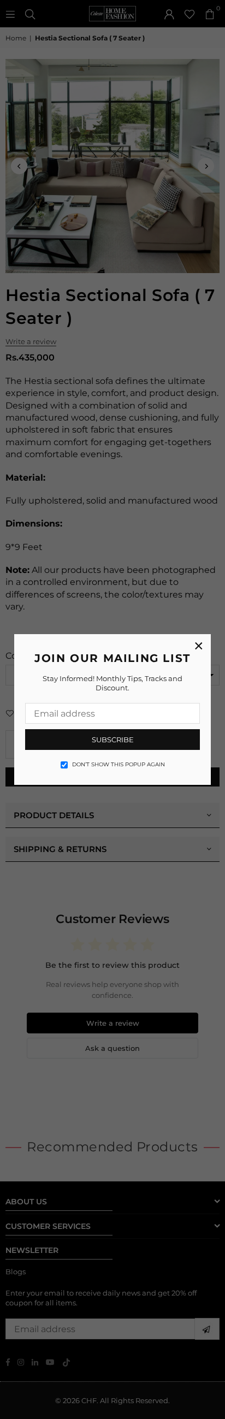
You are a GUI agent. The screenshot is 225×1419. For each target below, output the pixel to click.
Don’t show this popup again (118, 764)
